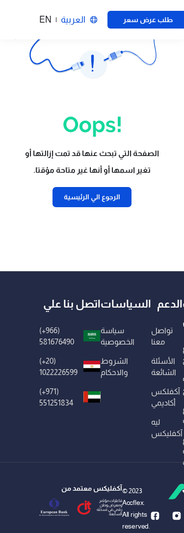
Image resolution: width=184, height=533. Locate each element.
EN (45, 20)
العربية (73, 20)
